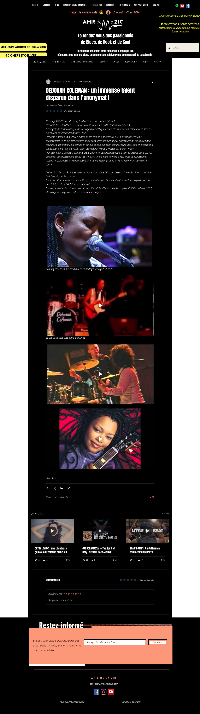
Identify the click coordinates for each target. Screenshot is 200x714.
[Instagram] (103, 692)
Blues (116, 61)
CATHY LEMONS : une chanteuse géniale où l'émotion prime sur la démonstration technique (52, 550)
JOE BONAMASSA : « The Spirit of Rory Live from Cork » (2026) (98, 550)
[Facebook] (188, 6)
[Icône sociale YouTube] (182, 6)
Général (103, 61)
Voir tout (165, 513)
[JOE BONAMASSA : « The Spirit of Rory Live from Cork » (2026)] (100, 531)
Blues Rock (130, 61)
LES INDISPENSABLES (82, 61)
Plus (155, 61)
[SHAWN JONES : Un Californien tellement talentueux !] (147, 531)
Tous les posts (38, 61)
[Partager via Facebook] (47, 488)
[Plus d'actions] (152, 82)
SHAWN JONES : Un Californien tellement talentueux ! (145, 550)
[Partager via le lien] (68, 488)
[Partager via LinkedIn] (61, 488)
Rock (144, 61)
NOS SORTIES (58, 61)
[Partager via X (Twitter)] (54, 488)
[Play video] (100, 236)
